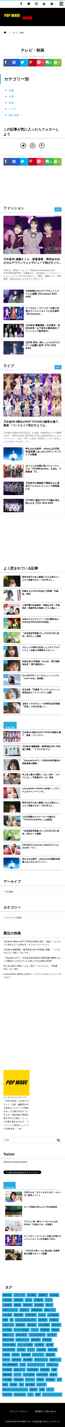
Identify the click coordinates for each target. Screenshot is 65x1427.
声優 (5, 1320)
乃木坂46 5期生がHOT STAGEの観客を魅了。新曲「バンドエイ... (41, 733)
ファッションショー (52, 1395)
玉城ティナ (55, 1360)
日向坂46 (19, 1380)
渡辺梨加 (39, 1305)
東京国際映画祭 (10, 1365)
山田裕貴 (39, 1345)
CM (21, 1385)
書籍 (38, 1395)
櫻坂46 (55, 1330)
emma (28, 1300)
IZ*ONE (21, 1350)
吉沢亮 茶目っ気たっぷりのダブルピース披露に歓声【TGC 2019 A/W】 (42, 345)
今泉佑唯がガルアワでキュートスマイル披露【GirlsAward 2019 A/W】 (42, 294)
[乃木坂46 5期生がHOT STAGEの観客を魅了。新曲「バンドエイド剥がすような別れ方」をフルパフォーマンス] (32, 395)
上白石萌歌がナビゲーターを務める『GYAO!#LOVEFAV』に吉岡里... (38, 818)
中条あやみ (52, 1365)
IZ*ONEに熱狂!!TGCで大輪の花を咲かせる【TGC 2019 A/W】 (42, 501)
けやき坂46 (29, 1375)
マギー (49, 1300)
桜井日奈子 (21, 1335)
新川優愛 (28, 1360)
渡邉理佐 (45, 1370)
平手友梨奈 (44, 1325)
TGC (30, 1395)
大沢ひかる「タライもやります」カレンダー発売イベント (42, 1193)
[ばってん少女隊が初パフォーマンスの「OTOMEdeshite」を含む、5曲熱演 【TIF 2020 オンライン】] (13, 471)
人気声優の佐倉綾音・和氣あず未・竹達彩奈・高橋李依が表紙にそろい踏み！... (41, 606)
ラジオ (35, 1330)
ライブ (50, 1390)
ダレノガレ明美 (25, 1345)
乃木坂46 (7, 1395)
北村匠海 (38, 1300)
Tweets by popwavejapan (15, 1162)
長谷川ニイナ (41, 1360)
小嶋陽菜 (7, 1305)
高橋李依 (7, 1295)
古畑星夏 (45, 1330)
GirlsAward (20, 1395)
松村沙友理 (42, 1375)
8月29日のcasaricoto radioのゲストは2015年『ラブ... (40, 846)
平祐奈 (40, 1380)
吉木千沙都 (8, 1340)
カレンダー (38, 1355)
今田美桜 (41, 1350)
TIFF (22, 1365)
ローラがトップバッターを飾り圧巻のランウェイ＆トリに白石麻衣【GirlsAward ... (42, 311)
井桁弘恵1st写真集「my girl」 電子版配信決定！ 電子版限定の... (41, 663)
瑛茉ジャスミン (10, 1310)
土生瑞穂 (7, 1380)
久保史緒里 (53, 1315)
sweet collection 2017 (25, 1320)
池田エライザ (22, 1340)
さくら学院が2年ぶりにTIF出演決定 (40, 1207)
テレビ (31, 1350)
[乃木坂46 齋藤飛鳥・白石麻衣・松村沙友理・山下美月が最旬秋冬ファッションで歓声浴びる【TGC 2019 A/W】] (13, 330)
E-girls (42, 1315)
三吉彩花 (7, 1370)
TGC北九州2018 (37, 1335)
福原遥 (17, 1305)
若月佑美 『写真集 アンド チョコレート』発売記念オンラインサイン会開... (41, 691)
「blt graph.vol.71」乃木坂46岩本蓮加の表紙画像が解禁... (41, 762)
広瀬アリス (8, 1325)
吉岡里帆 (26, 1355)
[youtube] (44, 4)
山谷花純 (54, 1295)
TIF (59, 1380)
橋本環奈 (32, 1325)
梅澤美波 (16, 1360)
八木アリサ (19, 1295)
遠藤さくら (8, 1335)
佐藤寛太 (43, 1295)
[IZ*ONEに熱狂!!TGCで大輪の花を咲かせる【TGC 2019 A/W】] (13, 505)
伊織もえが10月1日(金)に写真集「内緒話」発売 (40, 592)
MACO (49, 1305)
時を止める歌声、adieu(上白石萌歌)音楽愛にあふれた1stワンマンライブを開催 (43, 451)
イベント (30, 1380)
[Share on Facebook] (21, 4)
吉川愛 (50, 1345)
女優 (11, 96)
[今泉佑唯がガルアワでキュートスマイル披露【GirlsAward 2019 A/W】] (13, 296)
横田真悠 (19, 1315)
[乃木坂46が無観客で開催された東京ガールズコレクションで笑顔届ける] (13, 488)
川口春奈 (7, 1330)
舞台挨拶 (14, 115)
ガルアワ (41, 1385)
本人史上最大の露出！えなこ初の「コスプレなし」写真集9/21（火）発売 (41, 776)
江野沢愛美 (31, 1315)
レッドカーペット (36, 1365)
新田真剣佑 (37, 1310)
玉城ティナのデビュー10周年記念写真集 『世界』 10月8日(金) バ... (41, 705)
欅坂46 (33, 1390)
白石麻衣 (50, 1380)
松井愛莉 (32, 1295)
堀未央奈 (53, 1350)
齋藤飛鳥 (7, 1375)
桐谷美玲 (36, 1340)
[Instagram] (36, 4)
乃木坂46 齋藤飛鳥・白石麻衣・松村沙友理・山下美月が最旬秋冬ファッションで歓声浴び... (42, 328)
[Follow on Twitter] (29, 4)
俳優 (11, 90)
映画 (11, 102)
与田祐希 (47, 1340)
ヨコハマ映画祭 (21, 1330)
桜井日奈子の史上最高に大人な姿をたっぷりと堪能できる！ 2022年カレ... (41, 578)
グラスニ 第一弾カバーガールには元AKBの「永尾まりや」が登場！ (41, 1223)
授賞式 (53, 1375)
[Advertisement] (32, 187)
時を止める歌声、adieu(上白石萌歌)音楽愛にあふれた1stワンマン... (41, 860)
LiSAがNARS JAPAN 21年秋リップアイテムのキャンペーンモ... (41, 790)
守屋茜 (6, 1355)
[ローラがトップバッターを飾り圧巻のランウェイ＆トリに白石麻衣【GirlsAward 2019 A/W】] (13, 313)
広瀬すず (24, 1310)
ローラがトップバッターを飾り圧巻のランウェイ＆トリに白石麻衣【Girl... (42, 1237)
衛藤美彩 (20, 1325)
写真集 (13, 1385)
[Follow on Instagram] (32, 145)
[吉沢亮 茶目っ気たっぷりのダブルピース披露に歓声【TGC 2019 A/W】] (13, 347)
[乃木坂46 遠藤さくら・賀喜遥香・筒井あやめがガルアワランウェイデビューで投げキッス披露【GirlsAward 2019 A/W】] (32, 235)
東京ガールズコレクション (15, 1390)
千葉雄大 (54, 1320)
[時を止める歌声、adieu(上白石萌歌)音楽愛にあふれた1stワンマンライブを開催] (13, 454)
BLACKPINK (8, 1350)
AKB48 (15, 1355)
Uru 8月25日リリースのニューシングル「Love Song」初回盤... (40, 677)
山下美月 (52, 1335)
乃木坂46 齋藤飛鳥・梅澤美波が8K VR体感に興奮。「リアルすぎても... (41, 747)
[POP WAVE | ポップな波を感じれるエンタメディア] (18, 20)
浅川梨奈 (43, 1320)
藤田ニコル (50, 1310)
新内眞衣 (28, 1305)
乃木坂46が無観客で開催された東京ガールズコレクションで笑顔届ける (42, 486)
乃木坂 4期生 (9, 1345)
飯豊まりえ (19, 1370)
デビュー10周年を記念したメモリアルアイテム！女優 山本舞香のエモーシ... (41, 648)
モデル (6, 1360)
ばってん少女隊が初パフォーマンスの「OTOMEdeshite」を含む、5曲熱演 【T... (43, 469)
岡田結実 (56, 1325)
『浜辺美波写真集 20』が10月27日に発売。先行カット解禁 (40, 634)
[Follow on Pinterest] (42, 145)
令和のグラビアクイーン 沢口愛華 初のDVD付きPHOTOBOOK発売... (40, 620)
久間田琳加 (33, 1370)
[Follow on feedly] (52, 4)
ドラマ (12, 108)
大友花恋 (7, 1315)
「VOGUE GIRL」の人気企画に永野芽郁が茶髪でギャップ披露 (42, 1252)
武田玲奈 (19, 1300)
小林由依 (7, 1300)
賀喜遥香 (50, 1355)
